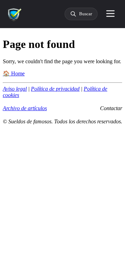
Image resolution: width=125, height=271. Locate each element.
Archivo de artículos (25, 108)
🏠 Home (14, 73)
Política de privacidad (55, 89)
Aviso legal (15, 89)
